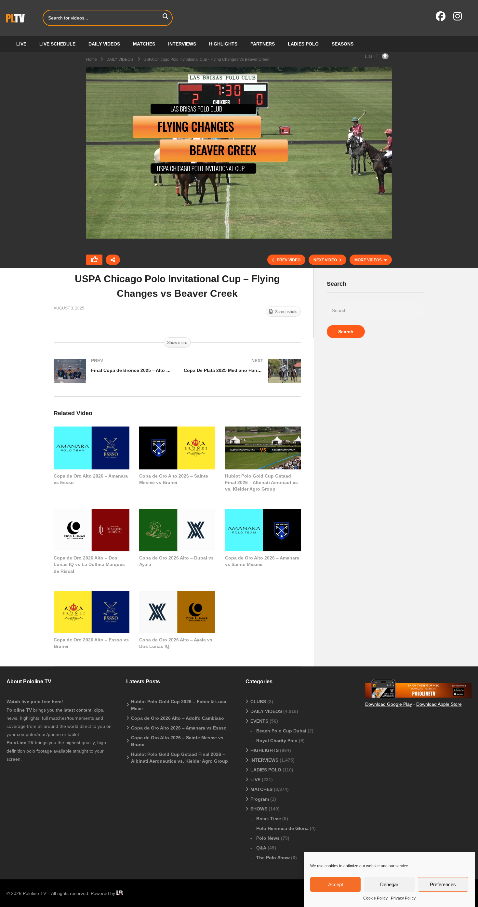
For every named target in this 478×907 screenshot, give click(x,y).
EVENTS (259, 721)
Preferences (443, 884)
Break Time (268, 818)
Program (259, 799)
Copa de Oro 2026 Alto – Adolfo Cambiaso (177, 718)
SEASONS (342, 43)
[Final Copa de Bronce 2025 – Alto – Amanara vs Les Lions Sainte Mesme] (112, 377)
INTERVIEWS (182, 43)
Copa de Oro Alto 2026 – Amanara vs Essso (179, 727)
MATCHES (144, 43)
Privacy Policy (403, 898)
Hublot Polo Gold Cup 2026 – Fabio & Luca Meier (178, 705)
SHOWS (258, 808)
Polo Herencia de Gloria (282, 828)
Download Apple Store (439, 704)
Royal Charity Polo (277, 740)
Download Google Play (388, 704)
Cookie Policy (375, 898)
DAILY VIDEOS (104, 43)
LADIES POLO (303, 43)
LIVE (21, 43)
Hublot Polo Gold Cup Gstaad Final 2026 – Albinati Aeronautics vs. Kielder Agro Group (261, 482)
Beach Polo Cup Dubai (281, 730)
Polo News (268, 838)
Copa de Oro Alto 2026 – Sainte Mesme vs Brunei (177, 741)
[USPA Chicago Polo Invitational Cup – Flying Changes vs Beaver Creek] (91, 448)
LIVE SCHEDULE (57, 43)
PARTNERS (262, 43)
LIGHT (371, 56)
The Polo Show (273, 857)
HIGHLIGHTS (223, 43)
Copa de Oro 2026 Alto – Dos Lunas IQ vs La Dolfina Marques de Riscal (89, 564)
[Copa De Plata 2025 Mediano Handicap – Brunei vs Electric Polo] (242, 377)
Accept (335, 884)
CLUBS (258, 701)
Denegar (389, 884)
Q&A (261, 847)
